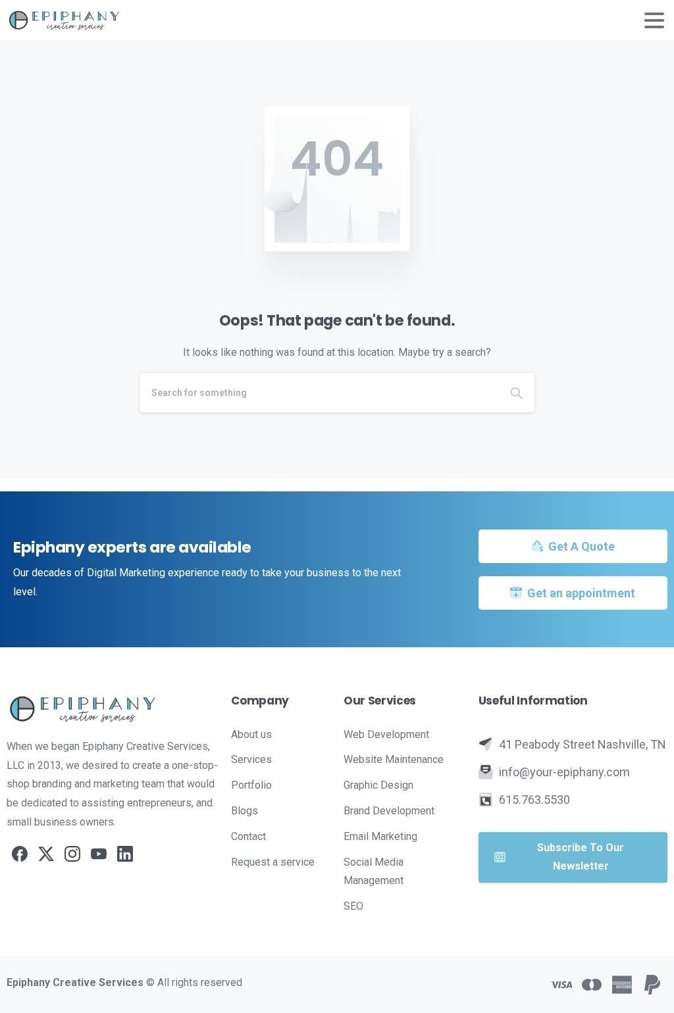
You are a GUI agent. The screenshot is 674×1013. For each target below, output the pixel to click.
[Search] (516, 392)
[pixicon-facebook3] (20, 853)
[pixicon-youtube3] (99, 853)
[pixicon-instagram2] (72, 853)
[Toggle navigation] (654, 20)
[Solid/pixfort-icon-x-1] (46, 853)
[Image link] (112, 708)
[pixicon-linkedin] (125, 853)
